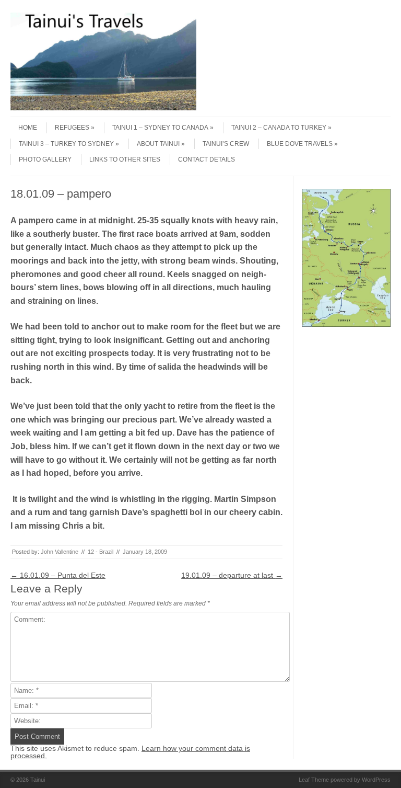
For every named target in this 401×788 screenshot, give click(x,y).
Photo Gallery (45, 159)
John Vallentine (59, 552)
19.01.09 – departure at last (231, 575)
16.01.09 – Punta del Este (57, 575)
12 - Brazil (100, 552)
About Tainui (158, 143)
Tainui (37, 779)
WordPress (376, 779)
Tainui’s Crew (226, 143)
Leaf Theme (314, 779)
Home (27, 127)
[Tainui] (103, 108)
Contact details (206, 159)
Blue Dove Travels (300, 143)
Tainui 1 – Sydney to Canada (160, 127)
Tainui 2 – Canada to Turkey (278, 127)
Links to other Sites (124, 159)
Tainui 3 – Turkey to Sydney (66, 143)
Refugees (72, 127)
